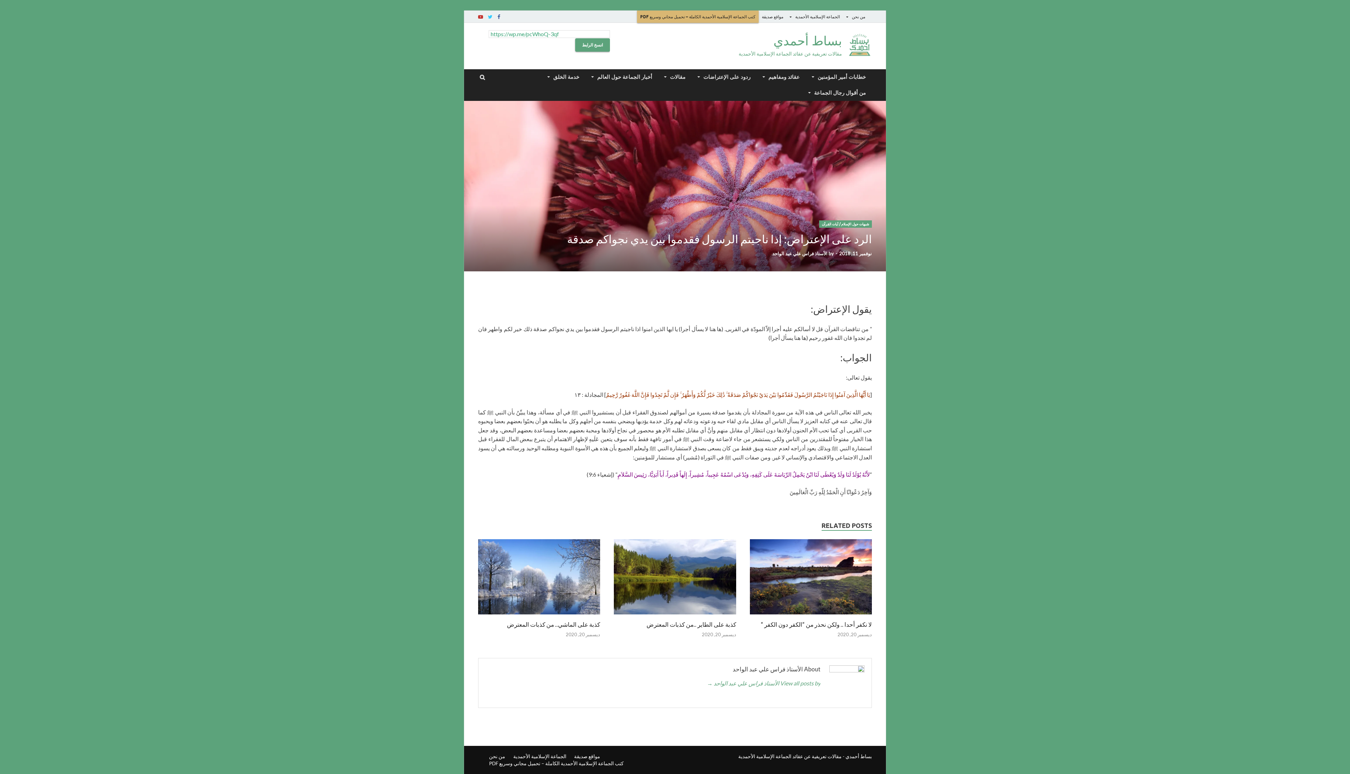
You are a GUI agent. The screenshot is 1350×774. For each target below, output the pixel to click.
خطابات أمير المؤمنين (842, 77)
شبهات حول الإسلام (855, 224)
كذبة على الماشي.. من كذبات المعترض (553, 624)
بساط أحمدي (807, 40)
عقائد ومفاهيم (784, 77)
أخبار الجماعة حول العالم (624, 77)
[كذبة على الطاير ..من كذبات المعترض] (675, 616)
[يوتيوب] (480, 17)
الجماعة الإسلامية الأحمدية (817, 16)
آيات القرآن (830, 224)
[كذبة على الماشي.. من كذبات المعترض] (539, 616)
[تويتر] (490, 17)
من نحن (858, 16)
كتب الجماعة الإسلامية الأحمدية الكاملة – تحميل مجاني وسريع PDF (698, 16)
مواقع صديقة (772, 16)
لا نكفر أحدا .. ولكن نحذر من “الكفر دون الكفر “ (816, 624)
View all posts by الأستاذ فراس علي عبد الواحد (764, 683)
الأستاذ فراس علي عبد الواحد (800, 253)
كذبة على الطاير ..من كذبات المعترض (691, 624)
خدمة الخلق (566, 77)
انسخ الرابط (592, 45)
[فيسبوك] (499, 17)
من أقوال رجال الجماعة (840, 93)
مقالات (678, 77)
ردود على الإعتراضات (727, 77)
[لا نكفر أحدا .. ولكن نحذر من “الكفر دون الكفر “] (811, 616)
